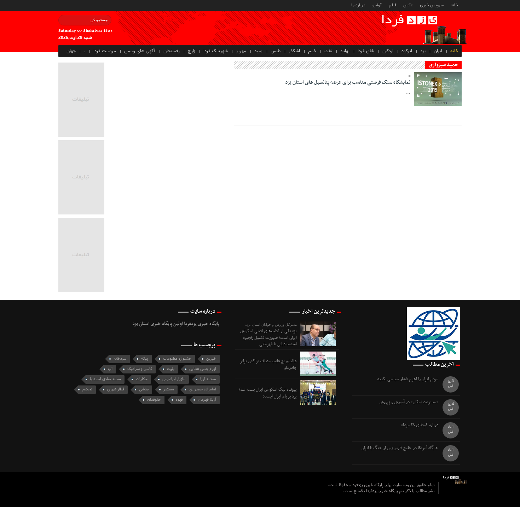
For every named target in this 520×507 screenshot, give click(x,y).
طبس (276, 51)
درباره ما (358, 5)
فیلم (392, 5)
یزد (423, 51)
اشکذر (294, 51)
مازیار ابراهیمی (173, 379)
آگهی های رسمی (139, 51)
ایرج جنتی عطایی (202, 369)
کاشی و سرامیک (139, 369)
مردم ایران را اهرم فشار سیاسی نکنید (407, 379)
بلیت (170, 369)
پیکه (144, 359)
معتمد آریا (208, 379)
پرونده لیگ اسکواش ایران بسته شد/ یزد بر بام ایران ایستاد (268, 393)
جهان (71, 51)
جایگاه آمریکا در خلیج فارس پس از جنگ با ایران (400, 448)
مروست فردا (104, 51)
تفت (328, 51)
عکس (408, 5)
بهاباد (344, 51)
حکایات (142, 379)
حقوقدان (154, 400)
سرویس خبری (432, 5)
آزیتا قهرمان (207, 400)
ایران (438, 51)
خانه (454, 5)
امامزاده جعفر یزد (202, 390)
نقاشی (144, 390)
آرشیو (377, 5)
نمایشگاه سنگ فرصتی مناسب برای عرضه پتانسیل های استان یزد (347, 82)
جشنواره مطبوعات (177, 359)
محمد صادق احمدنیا (105, 379)
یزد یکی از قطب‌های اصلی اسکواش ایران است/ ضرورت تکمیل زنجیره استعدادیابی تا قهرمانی (268, 337)
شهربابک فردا (215, 51)
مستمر (168, 390)
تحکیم (87, 390)
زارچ (191, 51)
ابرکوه (406, 51)
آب (110, 369)
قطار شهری (115, 390)
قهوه (179, 400)
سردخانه (120, 359)
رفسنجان (171, 51)
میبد (258, 51)
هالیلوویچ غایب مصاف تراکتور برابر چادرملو (268, 364)
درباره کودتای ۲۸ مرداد (419, 425)
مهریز (241, 51)
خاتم (312, 51)
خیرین (211, 359)
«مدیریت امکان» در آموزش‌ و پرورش (409, 402)
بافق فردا (366, 51)
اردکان (387, 51)
